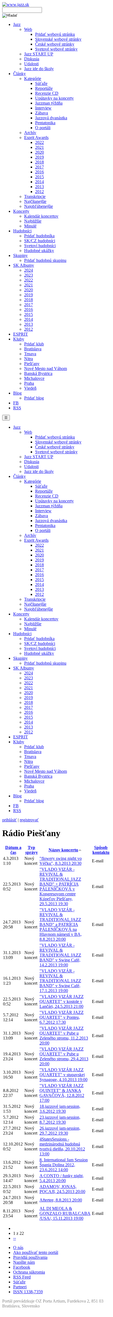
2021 (39, 147)
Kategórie (32, 78)
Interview (43, 108)
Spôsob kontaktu (100, 850)
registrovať (29, 820)
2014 (39, 181)
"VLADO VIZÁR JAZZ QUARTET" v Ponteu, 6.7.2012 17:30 (61, 1017)
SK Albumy (23, 265)
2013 (39, 186)
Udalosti (31, 63)
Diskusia (31, 59)
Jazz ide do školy (39, 68)
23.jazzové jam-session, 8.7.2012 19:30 (59, 1119)
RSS (17, 408)
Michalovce (34, 378)
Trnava (30, 353)
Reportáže (44, 88)
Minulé (30, 226)
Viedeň (30, 388)
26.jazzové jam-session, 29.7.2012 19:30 (59, 1130)
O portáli (42, 127)
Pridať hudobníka (39, 235)
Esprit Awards (36, 137)
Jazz (17, 24)
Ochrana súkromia (29, 1272)
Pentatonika (45, 122)
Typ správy (31, 850)
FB (16, 403)
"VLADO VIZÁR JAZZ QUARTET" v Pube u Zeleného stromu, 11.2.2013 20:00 (63, 1035)
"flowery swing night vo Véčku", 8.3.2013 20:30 (60, 861)
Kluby (18, 339)
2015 (39, 176)
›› (14, 1238)
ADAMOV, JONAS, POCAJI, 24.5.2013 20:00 (62, 1189)
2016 (39, 172)
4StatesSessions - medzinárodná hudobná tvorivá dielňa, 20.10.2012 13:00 (62, 1146)
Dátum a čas (13, 850)
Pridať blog (34, 398)
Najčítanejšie (35, 201)
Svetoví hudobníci (40, 245)
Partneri (20, 1287)
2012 (39, 191)
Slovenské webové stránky (58, 39)
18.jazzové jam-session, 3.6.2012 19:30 (59, 1109)
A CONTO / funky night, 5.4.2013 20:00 (61, 1178)
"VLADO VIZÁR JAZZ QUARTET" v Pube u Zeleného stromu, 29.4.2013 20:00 (63, 1056)
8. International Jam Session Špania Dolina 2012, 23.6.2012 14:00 (63, 1165)
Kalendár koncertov (41, 216)
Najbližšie (32, 221)
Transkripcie (35, 196)
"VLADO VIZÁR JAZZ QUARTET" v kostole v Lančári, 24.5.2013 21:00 (61, 1001)
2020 (39, 152)
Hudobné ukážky (39, 250)
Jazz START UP (38, 54)
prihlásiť (9, 820)
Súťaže (41, 83)
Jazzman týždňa (49, 103)
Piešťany (31, 363)
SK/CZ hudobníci (39, 240)
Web (28, 29)
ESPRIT (20, 334)
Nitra (28, 358)
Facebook (21, 1267)
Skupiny (20, 255)
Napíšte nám (24, 1262)
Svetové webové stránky (56, 49)
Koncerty (21, 211)
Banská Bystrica (38, 373)
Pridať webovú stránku (55, 34)
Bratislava (32, 349)
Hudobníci (22, 231)
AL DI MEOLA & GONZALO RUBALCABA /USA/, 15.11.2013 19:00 (65, 1213)
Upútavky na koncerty (54, 98)
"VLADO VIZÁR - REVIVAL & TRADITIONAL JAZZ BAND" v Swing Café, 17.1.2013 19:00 (60, 981)
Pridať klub (34, 344)
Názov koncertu (63, 850)
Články (19, 73)
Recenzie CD (46, 93)
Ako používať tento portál (35, 1252)
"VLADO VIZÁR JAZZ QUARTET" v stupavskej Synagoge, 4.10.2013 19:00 (63, 1074)
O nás (18, 1247)
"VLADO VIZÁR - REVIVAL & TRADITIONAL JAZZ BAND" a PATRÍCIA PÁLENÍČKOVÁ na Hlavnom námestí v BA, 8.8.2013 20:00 (60, 924)
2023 (28, 275)
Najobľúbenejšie (38, 206)
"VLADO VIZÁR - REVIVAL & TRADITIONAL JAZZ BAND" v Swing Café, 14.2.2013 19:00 (60, 955)
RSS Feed (22, 1277)
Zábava (41, 113)
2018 (39, 162)
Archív (30, 132)
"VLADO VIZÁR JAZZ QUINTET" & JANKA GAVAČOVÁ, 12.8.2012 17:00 (61, 1093)
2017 (39, 167)
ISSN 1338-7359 (28, 1291)
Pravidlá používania (30, 1257)
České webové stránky (54, 44)
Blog (17, 393)
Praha (29, 383)
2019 (39, 157)
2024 (28, 270)
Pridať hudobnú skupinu (45, 260)
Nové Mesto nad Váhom (45, 368)
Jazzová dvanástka (51, 118)
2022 (39, 142)
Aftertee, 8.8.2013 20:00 (60, 1200)
